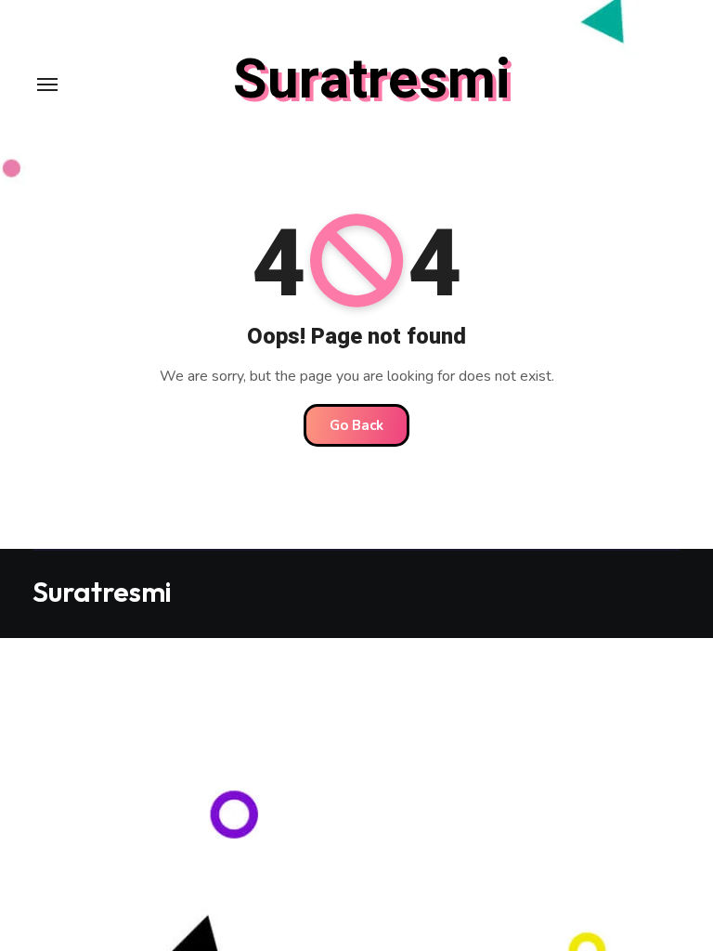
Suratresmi (372, 80)
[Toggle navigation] (47, 84)
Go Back (356, 425)
